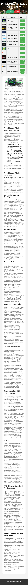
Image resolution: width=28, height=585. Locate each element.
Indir (22, 63)
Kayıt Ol (22, 20)
